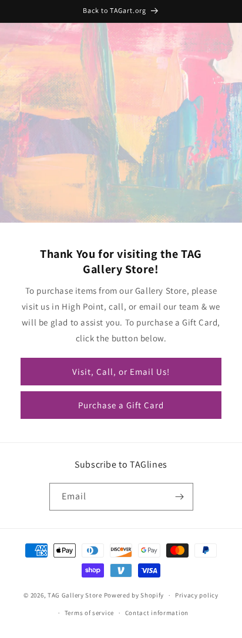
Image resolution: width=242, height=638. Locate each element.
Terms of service (89, 613)
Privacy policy (197, 595)
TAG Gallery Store (75, 595)
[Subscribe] (180, 497)
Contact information (157, 613)
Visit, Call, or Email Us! (121, 371)
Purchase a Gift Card (121, 405)
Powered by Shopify (134, 595)
